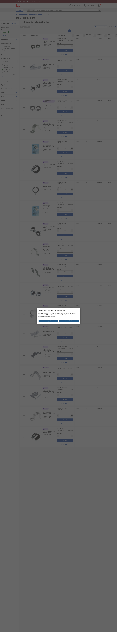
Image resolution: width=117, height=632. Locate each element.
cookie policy (43, 316)
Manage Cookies (69, 321)
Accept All (48, 321)
